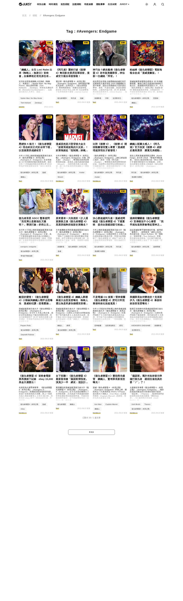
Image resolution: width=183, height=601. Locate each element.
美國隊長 (97, 98)
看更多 (91, 432)
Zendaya (38, 103)
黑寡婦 (155, 98)
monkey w (60, 181)
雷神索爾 (97, 326)
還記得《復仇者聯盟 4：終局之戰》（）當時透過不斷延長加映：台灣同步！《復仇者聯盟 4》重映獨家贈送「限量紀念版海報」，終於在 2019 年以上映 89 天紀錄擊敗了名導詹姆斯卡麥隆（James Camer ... (73, 87)
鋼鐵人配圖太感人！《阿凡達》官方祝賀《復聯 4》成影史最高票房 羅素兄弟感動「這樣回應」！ (146, 147)
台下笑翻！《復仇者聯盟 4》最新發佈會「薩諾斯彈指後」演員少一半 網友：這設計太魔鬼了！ (72, 379)
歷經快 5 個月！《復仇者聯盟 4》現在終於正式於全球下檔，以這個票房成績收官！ (36, 147)
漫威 (81, 98)
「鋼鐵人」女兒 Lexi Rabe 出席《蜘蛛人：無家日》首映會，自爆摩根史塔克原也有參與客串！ (35, 73)
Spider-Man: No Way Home (31, 98)
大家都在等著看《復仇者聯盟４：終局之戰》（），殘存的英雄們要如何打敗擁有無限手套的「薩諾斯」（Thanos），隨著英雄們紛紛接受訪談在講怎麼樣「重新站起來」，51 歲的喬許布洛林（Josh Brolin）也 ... (147, 394)
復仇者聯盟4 (62, 98)
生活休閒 (112, 4)
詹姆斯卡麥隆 (137, 177)
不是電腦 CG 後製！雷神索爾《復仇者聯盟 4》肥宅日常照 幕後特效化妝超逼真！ (110, 300)
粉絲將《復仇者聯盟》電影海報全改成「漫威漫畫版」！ (146, 71)
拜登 (107, 98)
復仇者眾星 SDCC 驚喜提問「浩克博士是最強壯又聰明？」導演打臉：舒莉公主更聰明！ (35, 221)
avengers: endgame (28, 247)
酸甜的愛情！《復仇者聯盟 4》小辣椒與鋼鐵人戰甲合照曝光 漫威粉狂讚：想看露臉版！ (36, 300)
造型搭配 (65, 4)
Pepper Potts (25, 326)
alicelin (21, 107)
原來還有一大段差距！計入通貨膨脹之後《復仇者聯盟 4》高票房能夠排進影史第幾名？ (72, 221)
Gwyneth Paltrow (27, 335)
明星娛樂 (88, 4)
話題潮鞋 (76, 4)
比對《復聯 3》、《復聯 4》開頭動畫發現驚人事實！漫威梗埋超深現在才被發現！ (110, 147)
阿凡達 (73, 98)
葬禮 (68, 326)
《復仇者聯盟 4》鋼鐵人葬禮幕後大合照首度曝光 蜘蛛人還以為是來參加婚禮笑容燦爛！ (72, 300)
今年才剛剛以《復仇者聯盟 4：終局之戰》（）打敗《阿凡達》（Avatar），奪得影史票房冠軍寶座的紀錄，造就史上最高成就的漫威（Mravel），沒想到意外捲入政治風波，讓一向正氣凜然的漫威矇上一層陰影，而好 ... (73, 162)
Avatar (81, 172)
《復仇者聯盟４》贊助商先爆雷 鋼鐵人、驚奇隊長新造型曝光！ (109, 379)
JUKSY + (124, 4)
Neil (57, 102)
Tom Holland (26, 103)
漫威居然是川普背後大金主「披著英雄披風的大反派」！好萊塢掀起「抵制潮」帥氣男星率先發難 (72, 147)
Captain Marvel (112, 404)
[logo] (25, 4)
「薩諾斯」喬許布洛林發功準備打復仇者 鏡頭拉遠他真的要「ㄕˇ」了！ (146, 379)
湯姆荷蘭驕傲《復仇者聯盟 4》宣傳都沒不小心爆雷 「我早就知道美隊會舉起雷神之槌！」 (146, 221)
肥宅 (121, 326)
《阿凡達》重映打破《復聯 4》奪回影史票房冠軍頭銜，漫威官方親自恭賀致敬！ (72, 72)
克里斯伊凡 (117, 98)
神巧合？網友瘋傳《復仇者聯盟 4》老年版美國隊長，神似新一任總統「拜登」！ (109, 72)
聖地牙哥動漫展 (27, 256)
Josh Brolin (135, 404)
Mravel (60, 177)
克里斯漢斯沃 (110, 326)
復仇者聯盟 (61, 404)
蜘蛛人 (134, 251)
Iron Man (97, 404)
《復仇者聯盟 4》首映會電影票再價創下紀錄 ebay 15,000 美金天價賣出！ (36, 379)
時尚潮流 (53, 4)
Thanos (147, 404)
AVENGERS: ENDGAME (140, 326)
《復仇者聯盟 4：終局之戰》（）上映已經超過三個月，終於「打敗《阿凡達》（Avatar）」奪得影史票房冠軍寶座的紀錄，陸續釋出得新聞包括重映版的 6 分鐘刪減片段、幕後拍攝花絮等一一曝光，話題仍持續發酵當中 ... (110, 162)
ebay (23, 409)
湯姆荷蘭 (156, 247)
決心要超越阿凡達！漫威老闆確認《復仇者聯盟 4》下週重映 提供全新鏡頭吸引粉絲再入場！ (109, 221)
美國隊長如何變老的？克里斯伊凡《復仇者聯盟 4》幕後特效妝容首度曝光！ (146, 300)
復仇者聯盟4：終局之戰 (140, 98)
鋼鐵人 (134, 103)
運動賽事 (100, 4)
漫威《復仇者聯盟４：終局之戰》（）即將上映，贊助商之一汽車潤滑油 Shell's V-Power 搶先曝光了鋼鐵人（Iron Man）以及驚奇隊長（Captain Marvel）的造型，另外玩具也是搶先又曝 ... (110, 393)
